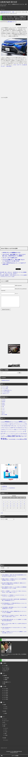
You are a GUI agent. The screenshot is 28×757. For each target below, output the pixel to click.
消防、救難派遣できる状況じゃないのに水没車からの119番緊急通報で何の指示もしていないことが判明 (14, 588)
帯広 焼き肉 (9, 439)
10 (3, 503)
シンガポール (11, 427)
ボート (3, 716)
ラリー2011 (6, 693)
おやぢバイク (6, 670)
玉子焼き (17, 439)
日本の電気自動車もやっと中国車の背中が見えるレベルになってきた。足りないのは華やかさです (14, 604)
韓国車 (6, 679)
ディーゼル (19, 429)
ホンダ (11, 431)
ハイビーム (8, 431)
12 (10, 503)
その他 (6, 735)
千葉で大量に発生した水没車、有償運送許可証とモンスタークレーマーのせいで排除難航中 (14, 612)
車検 (4, 683)
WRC (21, 422)
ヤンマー (6, 728)
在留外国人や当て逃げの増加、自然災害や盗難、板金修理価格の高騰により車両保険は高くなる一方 (14, 600)
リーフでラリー (6, 667)
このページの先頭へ (15, 755)
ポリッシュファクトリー (19, 431)
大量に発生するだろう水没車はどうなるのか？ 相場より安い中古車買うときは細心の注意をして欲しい (14, 616)
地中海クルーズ (21, 436)
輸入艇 (5, 737)
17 (3, 505)
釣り (4, 722)
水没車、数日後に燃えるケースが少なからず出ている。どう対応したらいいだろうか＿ (14, 628)
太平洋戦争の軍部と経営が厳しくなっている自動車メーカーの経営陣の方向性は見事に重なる (14, 620)
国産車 (5, 704)
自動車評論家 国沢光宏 (8, 2)
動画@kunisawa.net (5, 380)
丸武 (6, 436)
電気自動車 (7, 677)
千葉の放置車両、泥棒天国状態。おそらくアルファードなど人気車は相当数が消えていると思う (14, 608)
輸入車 (5, 711)
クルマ (3, 673)
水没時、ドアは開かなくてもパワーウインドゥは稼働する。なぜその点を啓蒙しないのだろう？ (14, 632)
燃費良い (14, 439)
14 (17, 503)
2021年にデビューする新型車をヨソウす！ (12, 252)
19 (10, 505)
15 (20, 503)
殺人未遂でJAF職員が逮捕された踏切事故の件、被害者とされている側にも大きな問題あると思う (14, 584)
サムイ (25, 425)
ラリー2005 (6, 699)
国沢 (14, 436)
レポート (5, 724)
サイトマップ (4, 747)
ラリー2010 (6, 697)
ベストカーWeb (5, 388)
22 (20, 505)
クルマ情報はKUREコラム (7, 390)
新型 (12, 439)
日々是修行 (4, 663)
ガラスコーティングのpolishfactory (8, 487)
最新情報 (5, 675)
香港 (25, 439)
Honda (3, 403)
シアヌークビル (4, 427)
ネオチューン (4, 489)
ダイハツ (3, 411)
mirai (7, 422)
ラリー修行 (4, 686)
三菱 (3, 406)
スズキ (3, 409)
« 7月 (2, 513)
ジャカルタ (19, 427)
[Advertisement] (14, 82)
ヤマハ (6, 730)
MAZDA (3, 404)
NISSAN (3, 401)
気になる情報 (4, 414)
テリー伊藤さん (14, 429)
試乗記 (23, 439)
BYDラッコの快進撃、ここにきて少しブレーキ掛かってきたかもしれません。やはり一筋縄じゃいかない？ (14, 592)
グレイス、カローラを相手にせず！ (10, 257)
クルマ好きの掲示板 (5, 391)
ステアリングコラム (8, 429)
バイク (3, 702)
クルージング (6, 720)
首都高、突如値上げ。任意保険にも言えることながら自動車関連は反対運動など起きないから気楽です (14, 579)
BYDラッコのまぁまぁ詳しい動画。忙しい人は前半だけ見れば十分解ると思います (14, 624)
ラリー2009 (6, 695)
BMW (6, 713)
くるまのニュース (5, 393)
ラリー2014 (6, 688)
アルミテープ (14, 423)
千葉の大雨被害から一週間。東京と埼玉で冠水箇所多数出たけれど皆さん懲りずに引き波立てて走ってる (14, 575)
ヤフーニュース (8, 433)
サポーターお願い (5, 387)
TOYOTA (3, 400)
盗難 (21, 439)
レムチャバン (17, 433)
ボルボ (13, 431)
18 (7, 505)
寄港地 (4, 439)
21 (17, 505)
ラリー (12, 433)
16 (24, 503)
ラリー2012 (6, 692)
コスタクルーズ (8, 425)
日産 (5, 733)
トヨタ (6, 731)
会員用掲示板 (4, 486)
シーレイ (6, 740)
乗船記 (9, 436)
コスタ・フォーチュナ (18, 425)
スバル (3, 408)
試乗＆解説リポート (11, 21)
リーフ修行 (6, 665)
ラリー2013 (6, 690)
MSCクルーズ (12, 421)
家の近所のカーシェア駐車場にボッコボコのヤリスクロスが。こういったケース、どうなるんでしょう (14, 596)
